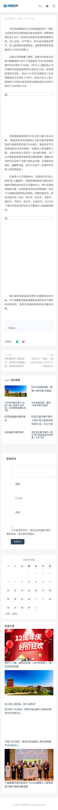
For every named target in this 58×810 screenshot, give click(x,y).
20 (15, 599)
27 (15, 608)
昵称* (18, 484)
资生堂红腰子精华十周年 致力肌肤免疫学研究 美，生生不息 (42, 435)
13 (15, 590)
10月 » (15, 614)
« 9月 (7, 614)
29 (29, 608)
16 (36, 590)
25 (50, 599)
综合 (21, 19)
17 (43, 590)
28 (22, 608)
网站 (17, 512)
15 (29, 590)
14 (22, 590)
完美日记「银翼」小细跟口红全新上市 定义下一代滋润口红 (42, 362)
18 (50, 590)
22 (29, 599)
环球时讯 (11, 328)
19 (8, 599)
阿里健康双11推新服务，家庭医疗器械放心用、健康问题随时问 (15, 362)
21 (22, 599)
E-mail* (19, 498)
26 (8, 608)
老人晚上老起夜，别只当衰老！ (21, 704)
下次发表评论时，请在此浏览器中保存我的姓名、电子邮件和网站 (28, 532)
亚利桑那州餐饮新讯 (14, 432)
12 (8, 590)
